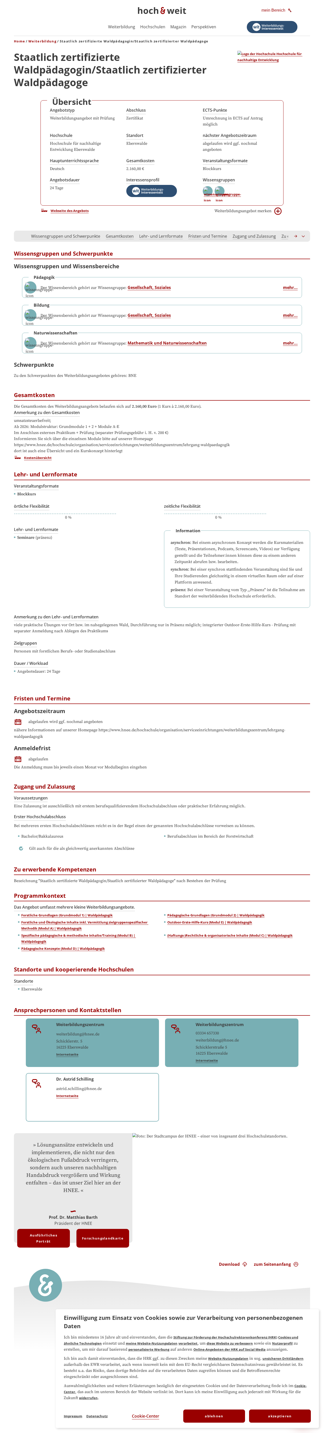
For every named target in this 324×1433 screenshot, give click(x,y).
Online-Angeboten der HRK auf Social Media (229, 1349)
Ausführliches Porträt (43, 1238)
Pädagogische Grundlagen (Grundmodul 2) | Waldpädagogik (216, 915)
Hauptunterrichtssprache (74, 160)
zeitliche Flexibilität (182, 506)
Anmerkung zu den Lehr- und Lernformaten (56, 617)
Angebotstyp (62, 110)
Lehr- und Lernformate (161, 236)
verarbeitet (187, 1343)
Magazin (178, 27)
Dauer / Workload (31, 663)
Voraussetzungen (31, 798)
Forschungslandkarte (103, 1238)
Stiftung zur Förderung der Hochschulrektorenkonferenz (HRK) (225, 1337)
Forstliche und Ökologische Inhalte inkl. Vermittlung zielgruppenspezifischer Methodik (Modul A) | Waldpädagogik (84, 925)
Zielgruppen (25, 643)
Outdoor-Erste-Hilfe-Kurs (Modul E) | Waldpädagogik (209, 922)
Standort (134, 135)
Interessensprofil (142, 180)
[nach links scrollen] (20, 236)
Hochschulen (152, 27)
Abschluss (136, 110)
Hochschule (61, 135)
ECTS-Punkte (215, 110)
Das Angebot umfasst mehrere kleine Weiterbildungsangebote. (74, 907)
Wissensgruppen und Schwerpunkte (65, 236)
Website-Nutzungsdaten (228, 1358)
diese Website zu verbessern (230, 1343)
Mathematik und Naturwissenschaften (167, 343)
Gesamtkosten (140, 160)
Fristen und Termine (207, 236)
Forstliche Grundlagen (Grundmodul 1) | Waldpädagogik (67, 915)
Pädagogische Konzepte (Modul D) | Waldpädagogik (63, 948)
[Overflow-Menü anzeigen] (303, 236)
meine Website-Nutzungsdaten (151, 1343)
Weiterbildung (121, 27)
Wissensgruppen (219, 180)
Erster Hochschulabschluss (40, 816)
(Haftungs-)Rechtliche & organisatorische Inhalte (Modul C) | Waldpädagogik (230, 935)
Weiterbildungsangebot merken (243, 210)
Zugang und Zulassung (254, 236)
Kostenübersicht (38, 457)
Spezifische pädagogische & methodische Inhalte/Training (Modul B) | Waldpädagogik (78, 938)
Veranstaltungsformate (225, 160)
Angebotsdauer (65, 180)
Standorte (23, 981)
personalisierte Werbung (148, 1349)
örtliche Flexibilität (31, 506)
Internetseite (67, 1054)
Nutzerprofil (282, 1343)
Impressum (73, 1416)
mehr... (290, 287)
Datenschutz (97, 1416)
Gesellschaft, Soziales (149, 287)
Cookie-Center (145, 1416)
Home (19, 41)
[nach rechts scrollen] (296, 236)
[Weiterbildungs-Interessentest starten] (272, 27)
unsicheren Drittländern (282, 1358)
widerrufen (88, 1398)
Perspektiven (203, 27)
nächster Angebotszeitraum (229, 135)
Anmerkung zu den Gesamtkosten (47, 412)
